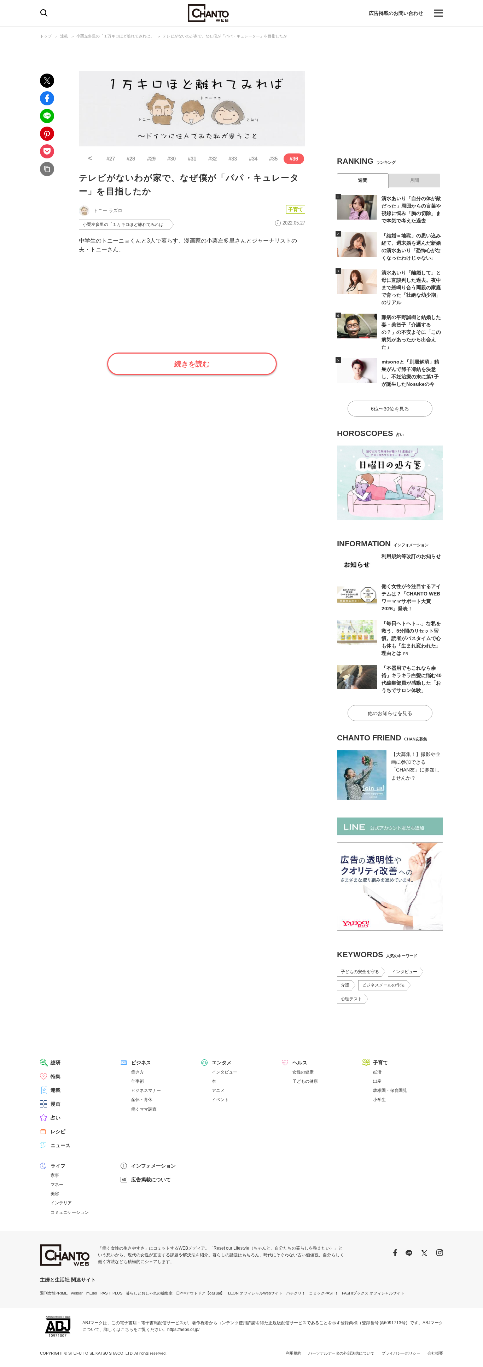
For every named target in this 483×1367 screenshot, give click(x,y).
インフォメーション (153, 1166)
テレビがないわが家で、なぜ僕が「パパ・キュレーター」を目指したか (225, 36)
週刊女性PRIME (54, 1293)
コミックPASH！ (323, 1293)
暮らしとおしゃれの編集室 (149, 1293)
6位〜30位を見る (390, 409)
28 (131, 159)
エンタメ (222, 1062)
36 (294, 159)
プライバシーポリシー (401, 1353)
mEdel (91, 1293)
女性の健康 (303, 1072)
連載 (64, 36)
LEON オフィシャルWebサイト (255, 1293)
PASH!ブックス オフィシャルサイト (373, 1293)
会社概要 (435, 1353)
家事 (55, 1175)
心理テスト (351, 998)
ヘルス (299, 1062)
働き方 (137, 1072)
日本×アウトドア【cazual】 (200, 1293)
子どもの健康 (305, 1081)
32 (212, 159)
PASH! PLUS (111, 1293)
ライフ (58, 1166)
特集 (55, 1076)
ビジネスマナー (146, 1090)
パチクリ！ (295, 1293)
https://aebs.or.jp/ (183, 1329)
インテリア (61, 1202)
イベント (220, 1099)
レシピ (58, 1131)
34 (253, 159)
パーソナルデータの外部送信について (341, 1353)
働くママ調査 (144, 1109)
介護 (345, 985)
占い (55, 1118)
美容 (55, 1193)
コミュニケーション (70, 1212)
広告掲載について (151, 1179)
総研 (55, 1062)
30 (171, 159)
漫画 (55, 1104)
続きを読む (192, 364)
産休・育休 (141, 1099)
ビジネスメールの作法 (383, 985)
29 (151, 159)
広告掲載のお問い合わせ (396, 13)
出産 (377, 1081)
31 (192, 159)
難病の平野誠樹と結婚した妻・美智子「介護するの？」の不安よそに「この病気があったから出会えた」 (411, 332)
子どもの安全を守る (360, 971)
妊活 (377, 1072)
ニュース (60, 1145)
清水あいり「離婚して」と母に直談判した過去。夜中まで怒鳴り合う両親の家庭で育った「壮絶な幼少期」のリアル (411, 287)
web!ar (77, 1293)
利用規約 (293, 1353)
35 (273, 159)
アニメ (218, 1090)
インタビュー (404, 971)
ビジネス (141, 1062)
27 (110, 159)
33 (232, 159)
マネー (57, 1184)
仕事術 (137, 1081)
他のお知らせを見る (390, 713)
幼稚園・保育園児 (390, 1090)
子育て (295, 209)
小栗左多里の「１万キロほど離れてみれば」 (115, 36)
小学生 (379, 1099)
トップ (46, 36)
